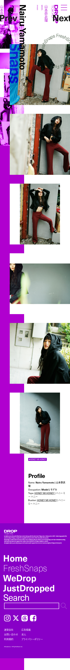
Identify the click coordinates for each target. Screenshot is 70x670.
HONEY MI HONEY (44, 493)
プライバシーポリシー (32, 639)
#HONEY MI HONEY (37, 459)
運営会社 (8, 630)
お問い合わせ (11, 634)
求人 (23, 634)
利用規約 (8, 639)
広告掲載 (26, 630)
